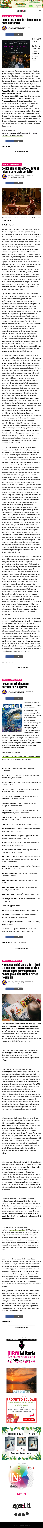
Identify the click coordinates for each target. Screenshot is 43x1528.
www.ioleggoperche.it (17, 1230)
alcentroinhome (20, 942)
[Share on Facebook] (10, 34)
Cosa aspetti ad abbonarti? (11, 752)
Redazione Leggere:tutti (17, 28)
